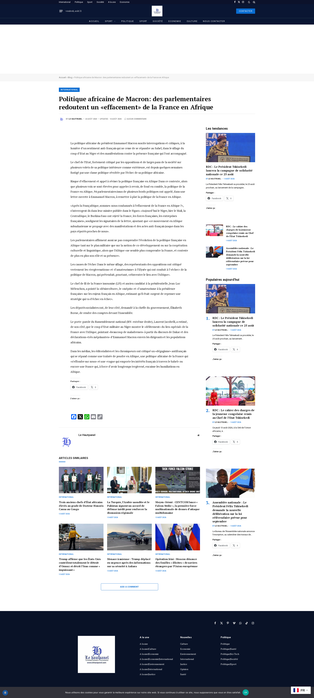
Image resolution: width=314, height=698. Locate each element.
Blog (70, 77)
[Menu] (61, 11)
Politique (79, 2)
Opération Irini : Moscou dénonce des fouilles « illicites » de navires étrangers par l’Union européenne (176, 562)
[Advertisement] (157, 49)
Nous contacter (214, 21)
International (64, 2)
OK (245, 692)
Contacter (245, 11)
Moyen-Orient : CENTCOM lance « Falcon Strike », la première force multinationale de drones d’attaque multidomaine (177, 507)
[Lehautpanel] (157, 11)
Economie (124, 2)
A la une (112, 2)
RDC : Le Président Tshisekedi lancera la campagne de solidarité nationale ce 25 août (229, 170)
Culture (192, 21)
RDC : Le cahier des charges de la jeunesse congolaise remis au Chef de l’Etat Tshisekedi (239, 231)
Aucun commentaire (137, 119)
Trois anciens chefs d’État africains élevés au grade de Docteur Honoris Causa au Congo (81, 505)
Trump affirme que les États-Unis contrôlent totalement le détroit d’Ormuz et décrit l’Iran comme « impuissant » (80, 564)
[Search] (253, 2)
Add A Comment (129, 587)
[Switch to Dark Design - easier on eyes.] (249, 2)
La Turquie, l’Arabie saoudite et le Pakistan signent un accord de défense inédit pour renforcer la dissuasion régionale (128, 507)
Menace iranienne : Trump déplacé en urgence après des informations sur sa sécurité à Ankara (128, 562)
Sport (89, 2)
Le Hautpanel (75, 119)
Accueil (94, 21)
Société (100, 2)
